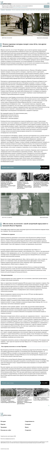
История (3, 421)
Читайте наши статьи (24, 167)
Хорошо (47, 6)
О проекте (28, 430)
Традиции (4, 427)
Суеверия (28, 424)
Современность (29, 421)
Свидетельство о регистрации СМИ (8, 436)
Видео (27, 427)
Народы (3, 424)
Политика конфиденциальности (8, 438)
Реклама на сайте (6, 430)
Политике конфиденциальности (20, 7)
